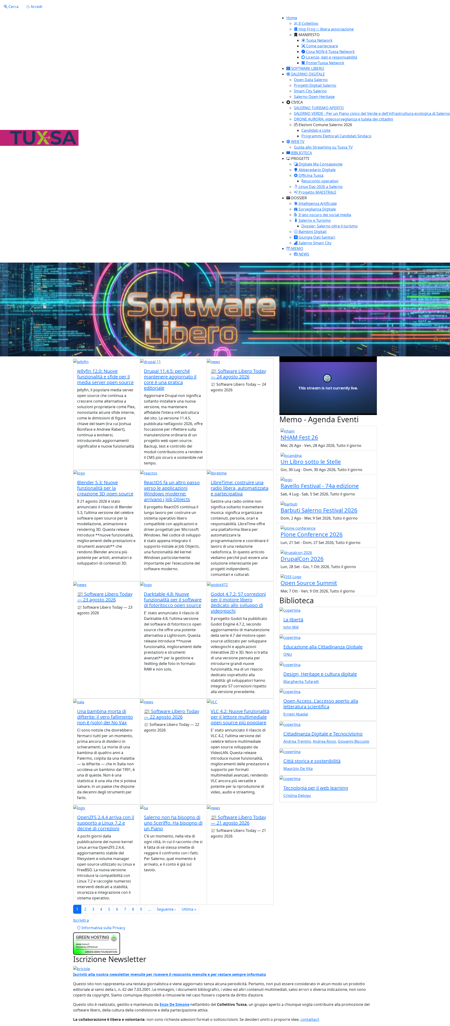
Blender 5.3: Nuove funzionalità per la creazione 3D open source (105, 488)
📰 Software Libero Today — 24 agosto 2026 (238, 374)
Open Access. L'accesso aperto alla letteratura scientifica (320, 704)
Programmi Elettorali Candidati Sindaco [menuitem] (336, 136)
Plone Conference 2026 (312, 534)
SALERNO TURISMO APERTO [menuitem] (319, 107)
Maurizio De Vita (298, 768)
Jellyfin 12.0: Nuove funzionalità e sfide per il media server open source (105, 376)
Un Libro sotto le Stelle (311, 461)
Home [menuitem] (291, 17)
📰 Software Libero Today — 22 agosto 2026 (171, 714)
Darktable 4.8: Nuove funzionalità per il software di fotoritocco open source (173, 599)
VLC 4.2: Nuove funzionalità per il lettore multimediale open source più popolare (240, 717)
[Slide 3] (233, 350)
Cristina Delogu (297, 795)
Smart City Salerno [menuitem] (310, 91)
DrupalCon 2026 (302, 558)
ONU (287, 654)
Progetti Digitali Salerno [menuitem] (315, 85)
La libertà (293, 619)
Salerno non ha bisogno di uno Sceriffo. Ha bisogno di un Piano (173, 823)
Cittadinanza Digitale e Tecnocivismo (323, 734)
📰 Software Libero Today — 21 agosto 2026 (238, 820)
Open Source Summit (309, 583)
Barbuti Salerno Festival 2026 (319, 510)
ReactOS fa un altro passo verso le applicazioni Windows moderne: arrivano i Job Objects (172, 490)
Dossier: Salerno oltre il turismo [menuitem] (329, 226)
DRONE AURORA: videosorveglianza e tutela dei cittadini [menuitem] (343, 119)
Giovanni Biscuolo (353, 741)
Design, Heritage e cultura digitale (320, 674)
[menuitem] (306, 23)
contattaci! (309, 1019)
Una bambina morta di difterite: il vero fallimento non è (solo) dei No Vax (105, 717)
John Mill (291, 627)
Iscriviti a (81, 920)
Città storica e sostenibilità (312, 761)
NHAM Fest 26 (299, 437)
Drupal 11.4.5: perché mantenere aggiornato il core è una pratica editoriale (170, 379)
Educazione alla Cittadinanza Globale (323, 647)
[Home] (39, 138)
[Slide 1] (216, 350)
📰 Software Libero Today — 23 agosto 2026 (104, 597)
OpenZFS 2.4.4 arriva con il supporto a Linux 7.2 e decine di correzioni (105, 823)
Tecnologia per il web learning (315, 788)
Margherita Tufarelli (301, 681)
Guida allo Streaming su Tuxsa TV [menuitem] (323, 147)
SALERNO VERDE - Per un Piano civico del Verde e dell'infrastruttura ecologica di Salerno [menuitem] (372, 113)
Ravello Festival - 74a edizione (320, 486)
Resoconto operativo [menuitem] (319, 181)
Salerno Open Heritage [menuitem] (314, 96)
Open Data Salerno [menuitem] (311, 79)
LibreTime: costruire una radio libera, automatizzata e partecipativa (239, 488)
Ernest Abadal (295, 714)
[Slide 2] (225, 350)
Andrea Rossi (324, 741)
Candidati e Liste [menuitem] (315, 130)
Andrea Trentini (297, 741)
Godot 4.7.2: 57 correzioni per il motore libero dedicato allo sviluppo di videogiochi (238, 602)
